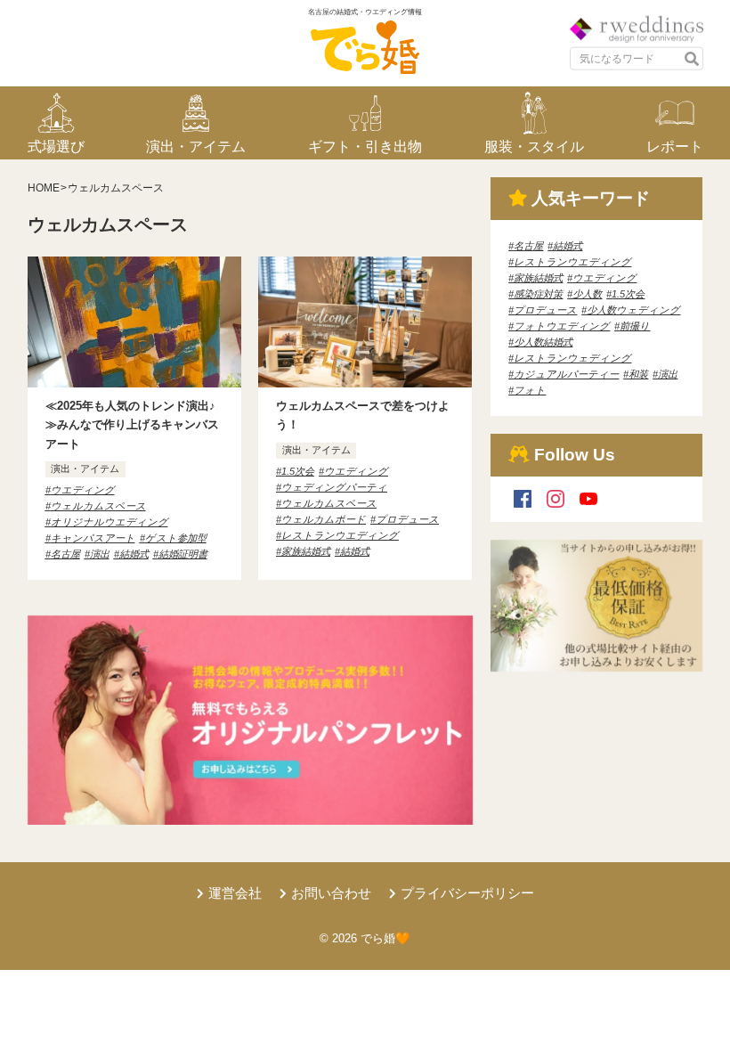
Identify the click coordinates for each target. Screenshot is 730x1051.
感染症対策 (538, 294)
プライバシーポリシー (467, 892)
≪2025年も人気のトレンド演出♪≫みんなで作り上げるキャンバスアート (132, 424)
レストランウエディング (340, 535)
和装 (638, 374)
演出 (100, 554)
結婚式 (134, 554)
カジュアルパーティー (566, 374)
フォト (530, 390)
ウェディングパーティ (334, 487)
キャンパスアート (93, 538)
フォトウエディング (562, 326)
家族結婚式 (305, 551)
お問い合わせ (331, 892)
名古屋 (65, 554)
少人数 (587, 294)
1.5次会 (297, 471)
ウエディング (83, 490)
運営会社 (235, 892)
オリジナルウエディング (109, 522)
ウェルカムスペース (98, 506)
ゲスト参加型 (176, 538)
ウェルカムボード (323, 519)
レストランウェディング (572, 358)
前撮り (635, 326)
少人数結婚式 (543, 342)
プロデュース (407, 519)
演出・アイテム (85, 468)
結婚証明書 (182, 554)
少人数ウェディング (633, 310)
